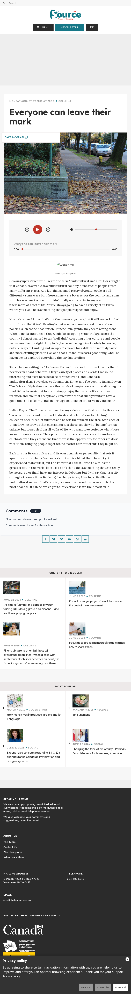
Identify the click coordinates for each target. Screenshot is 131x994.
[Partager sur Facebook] (45, 539)
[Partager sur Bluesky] (53, 539)
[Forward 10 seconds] (48, 230)
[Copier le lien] (77, 539)
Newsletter (69, 27)
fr (92, 27)
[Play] (37, 229)
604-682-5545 (75, 878)
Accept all (120, 987)
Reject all (86, 987)
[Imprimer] (85, 539)
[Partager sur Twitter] (61, 539)
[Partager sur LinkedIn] (69, 539)
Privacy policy (11, 976)
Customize (103, 987)
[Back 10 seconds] (27, 230)
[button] (43, 27)
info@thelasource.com (17, 900)
